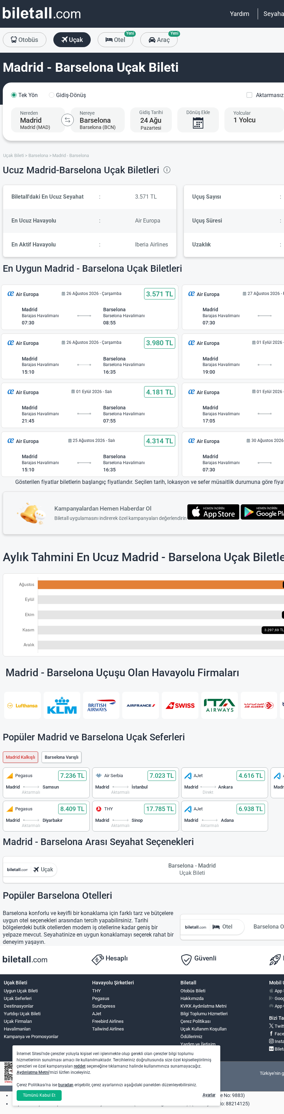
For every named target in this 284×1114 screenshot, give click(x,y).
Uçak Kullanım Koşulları (203, 1029)
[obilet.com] (41, 19)
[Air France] (140, 705)
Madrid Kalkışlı (20, 757)
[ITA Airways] (219, 705)
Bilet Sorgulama (195, 1051)
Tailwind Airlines (108, 1029)
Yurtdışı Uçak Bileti (22, 1013)
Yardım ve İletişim (197, 1044)
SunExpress (103, 1006)
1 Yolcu (244, 120)
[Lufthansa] (22, 705)
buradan (65, 1084)
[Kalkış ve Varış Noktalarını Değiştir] (67, 120)
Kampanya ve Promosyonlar (31, 1036)
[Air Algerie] (259, 705)
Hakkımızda (192, 998)
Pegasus (100, 998)
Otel (123, 37)
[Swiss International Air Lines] (180, 705)
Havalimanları (17, 1029)
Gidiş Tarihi (151, 112)
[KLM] (62, 705)
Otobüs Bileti (192, 990)
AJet (96, 1013)
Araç (166, 37)
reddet (80, 1066)
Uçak (75, 39)
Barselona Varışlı (61, 757)
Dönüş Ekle (198, 112)
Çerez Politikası (195, 1021)
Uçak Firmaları (18, 1021)
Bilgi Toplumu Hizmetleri (204, 1013)
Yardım (239, 13)
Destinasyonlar (18, 1006)
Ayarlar (209, 1095)
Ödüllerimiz (191, 1036)
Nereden (29, 113)
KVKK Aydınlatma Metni (203, 1006)
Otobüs (27, 39)
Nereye (87, 113)
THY (96, 990)
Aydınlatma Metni (33, 1072)
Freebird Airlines (108, 1021)
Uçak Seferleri (18, 998)
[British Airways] (101, 705)
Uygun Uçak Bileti (21, 990)
